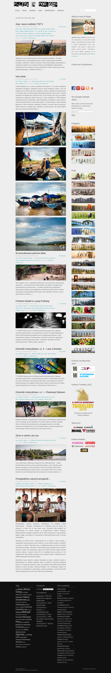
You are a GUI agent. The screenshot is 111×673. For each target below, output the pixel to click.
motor (45, 353)
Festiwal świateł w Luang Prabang (32, 301)
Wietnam (31, 31)
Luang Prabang (27, 308)
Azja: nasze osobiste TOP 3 (29, 24)
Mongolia (48, 29)
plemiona (29, 260)
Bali (17, 589)
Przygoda (29, 258)
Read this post (32, 38)
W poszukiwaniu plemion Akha (31, 253)
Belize (21, 589)
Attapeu (34, 397)
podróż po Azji (23, 35)
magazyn (30, 609)
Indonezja (29, 29)
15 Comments (62, 255)
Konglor (38, 353)
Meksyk (26, 611)
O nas (17, 10)
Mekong (52, 81)
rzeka (17, 83)
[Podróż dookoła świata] (27, 4)
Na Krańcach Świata (63, 616)
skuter (49, 353)
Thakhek (53, 353)
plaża (22, 622)
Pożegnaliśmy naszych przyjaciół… (33, 479)
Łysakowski (40, 596)
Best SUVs (22, 668)
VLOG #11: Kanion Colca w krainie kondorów (45, 619)
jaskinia (34, 353)
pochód (41, 308)
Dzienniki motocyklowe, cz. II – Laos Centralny (38, 349)
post (54, 308)
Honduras (24, 602)
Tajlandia (26, 31)
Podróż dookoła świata (90, 668)
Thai (36, 260)
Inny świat (20, 76)
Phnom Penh (23, 486)
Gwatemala (21, 599)
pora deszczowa (48, 308)
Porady (24, 258)
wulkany (18, 647)
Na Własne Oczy (62, 625)
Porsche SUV (27, 670)
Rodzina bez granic (63, 646)
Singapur (21, 31)
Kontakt (60, 10)
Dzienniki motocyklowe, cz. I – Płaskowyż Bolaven (40, 392)
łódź (48, 81)
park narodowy (27, 619)
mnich (33, 308)
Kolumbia (20, 609)
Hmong (44, 258)
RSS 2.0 (25, 38)
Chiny (20, 29)
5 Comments (62, 303)
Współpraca (50, 10)
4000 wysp (33, 440)
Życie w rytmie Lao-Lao (27, 435)
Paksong (22, 399)
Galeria (32, 10)
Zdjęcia (25, 306)
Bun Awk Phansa (35, 306)
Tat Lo (35, 399)
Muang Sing (24, 260)
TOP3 (47, 35)
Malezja (44, 29)
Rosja (17, 31)
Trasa (24, 10)
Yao (39, 260)
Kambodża (35, 29)
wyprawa (24, 647)
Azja (39, 31)
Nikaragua (26, 617)
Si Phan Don (53, 440)
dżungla (29, 594)
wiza (25, 83)
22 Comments (62, 26)
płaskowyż (27, 399)
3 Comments (62, 351)
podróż (27, 622)
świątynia (18, 310)
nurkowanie (19, 619)
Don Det (39, 440)
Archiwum (39, 589)
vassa (22, 310)
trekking (29, 635)
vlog (21, 637)
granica (41, 81)
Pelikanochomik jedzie (64, 634)
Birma (17, 29)
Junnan (22, 607)
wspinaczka (27, 644)
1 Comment (63, 79)
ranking (30, 35)
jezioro (17, 607)
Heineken (18, 602)
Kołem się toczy (62, 598)
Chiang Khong (35, 81)
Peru (18, 621)
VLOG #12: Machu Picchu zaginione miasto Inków (44, 598)
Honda (42, 397)
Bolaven (39, 397)
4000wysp (40, 483)
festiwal (42, 306)
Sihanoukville (30, 486)
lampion (18, 308)
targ (33, 260)
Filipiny (24, 29)
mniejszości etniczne (21, 614)
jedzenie (26, 604)
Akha (37, 258)
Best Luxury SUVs (19, 670)
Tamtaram (60, 655)
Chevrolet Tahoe (34, 670)
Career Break (61, 589)
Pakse (17, 399)
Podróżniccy (61, 639)
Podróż (53, 29)
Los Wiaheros (61, 605)
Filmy (40, 10)
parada (37, 308)
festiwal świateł (48, 306)
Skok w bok (60, 651)
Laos (40, 29)
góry (40, 258)
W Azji (59, 660)
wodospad (40, 399)
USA (18, 637)
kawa (46, 397)
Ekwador (19, 597)
